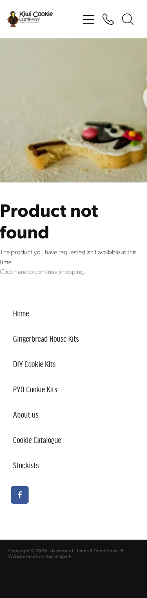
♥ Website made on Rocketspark (65, 553)
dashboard (61, 550)
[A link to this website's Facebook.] (20, 495)
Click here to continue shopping (42, 271)
